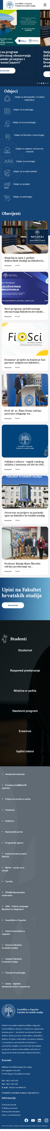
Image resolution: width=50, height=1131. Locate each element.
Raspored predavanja (25, 670)
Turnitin (9, 881)
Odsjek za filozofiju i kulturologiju (29, 135)
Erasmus (25, 731)
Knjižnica (9, 821)
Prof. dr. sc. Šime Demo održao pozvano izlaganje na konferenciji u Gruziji (22, 413)
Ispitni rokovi (25, 751)
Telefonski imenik (9, 1105)
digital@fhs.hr (33, 1093)
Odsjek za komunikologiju (24, 122)
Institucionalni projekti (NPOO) (14, 855)
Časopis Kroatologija (15, 973)
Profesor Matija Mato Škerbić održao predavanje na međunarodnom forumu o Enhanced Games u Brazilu (22, 568)
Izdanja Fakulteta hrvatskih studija (12, 960)
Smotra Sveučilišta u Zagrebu (13, 932)
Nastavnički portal (14, 832)
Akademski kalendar (15, 774)
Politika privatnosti (9, 1108)
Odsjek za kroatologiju (23, 109)
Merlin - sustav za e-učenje (13, 869)
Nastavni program (25, 711)
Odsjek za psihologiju (22, 196)
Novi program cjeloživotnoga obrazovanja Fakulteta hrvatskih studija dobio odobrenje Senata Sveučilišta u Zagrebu (24, 313)
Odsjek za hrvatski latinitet (25, 171)
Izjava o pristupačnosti (11, 1115)
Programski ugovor (14, 843)
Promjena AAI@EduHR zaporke (14, 786)
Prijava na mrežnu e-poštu (18, 799)
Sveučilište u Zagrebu (15, 920)
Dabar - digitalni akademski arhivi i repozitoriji (16, 985)
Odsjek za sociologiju (25, 161)
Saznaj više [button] (14, 74)
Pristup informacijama (11, 1111)
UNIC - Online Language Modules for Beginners (15, 907)
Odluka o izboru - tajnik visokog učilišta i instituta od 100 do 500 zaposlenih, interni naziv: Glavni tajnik (24, 466)
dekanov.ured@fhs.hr (17, 1087)
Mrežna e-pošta (25, 690)
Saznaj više (8, 265)
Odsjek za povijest (21, 184)
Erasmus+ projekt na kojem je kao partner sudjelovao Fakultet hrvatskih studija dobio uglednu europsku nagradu (24, 364)
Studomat (25, 650)
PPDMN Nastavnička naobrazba (13, 894)
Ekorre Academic (14, 1129)
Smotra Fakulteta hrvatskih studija (12, 946)
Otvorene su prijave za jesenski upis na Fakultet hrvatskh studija (24, 514)
